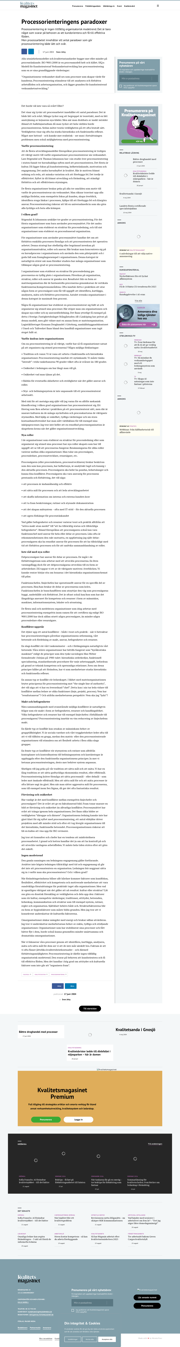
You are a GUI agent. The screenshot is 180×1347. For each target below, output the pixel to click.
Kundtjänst (59, 1338)
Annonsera (47, 1328)
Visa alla (138, 300)
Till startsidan (90, 1008)
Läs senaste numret (147, 1297)
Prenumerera (77, 6)
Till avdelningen (155, 1144)
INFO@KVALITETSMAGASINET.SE (41, 1315)
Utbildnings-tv (109, 6)
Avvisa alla (90, 1339)
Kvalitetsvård (129, 6)
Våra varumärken (45, 1338)
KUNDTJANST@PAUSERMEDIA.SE (40, 1312)
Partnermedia (35, 1328)
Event (119, 6)
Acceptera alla (107, 1339)
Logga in (78, 1119)
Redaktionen (22, 1328)
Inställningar (73, 1339)
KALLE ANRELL (23, 1302)
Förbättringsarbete (93, 6)
